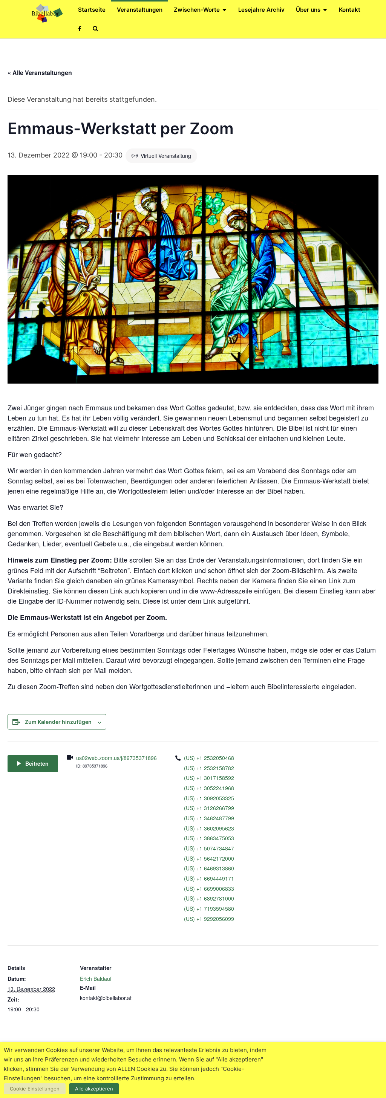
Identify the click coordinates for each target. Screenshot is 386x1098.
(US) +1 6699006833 (209, 888)
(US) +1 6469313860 (209, 868)
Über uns (308, 9)
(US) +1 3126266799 (209, 808)
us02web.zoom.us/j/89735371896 (116, 758)
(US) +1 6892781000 (209, 898)
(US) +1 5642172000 (209, 858)
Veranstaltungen (139, 9)
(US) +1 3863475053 (209, 838)
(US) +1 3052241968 (209, 788)
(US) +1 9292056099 (209, 918)
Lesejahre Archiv (261, 9)
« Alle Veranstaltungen (40, 72)
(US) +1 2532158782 (209, 768)
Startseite (92, 9)
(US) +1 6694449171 (209, 878)
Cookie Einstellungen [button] (35, 1089)
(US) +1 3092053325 (209, 798)
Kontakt (349, 9)
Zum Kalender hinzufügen (58, 722)
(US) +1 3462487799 (209, 818)
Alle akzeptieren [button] (94, 1089)
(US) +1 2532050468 (209, 758)
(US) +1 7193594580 (209, 908)
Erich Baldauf (96, 978)
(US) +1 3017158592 (209, 777)
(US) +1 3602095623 (209, 828)
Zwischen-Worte (197, 9)
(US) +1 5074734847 (209, 848)
